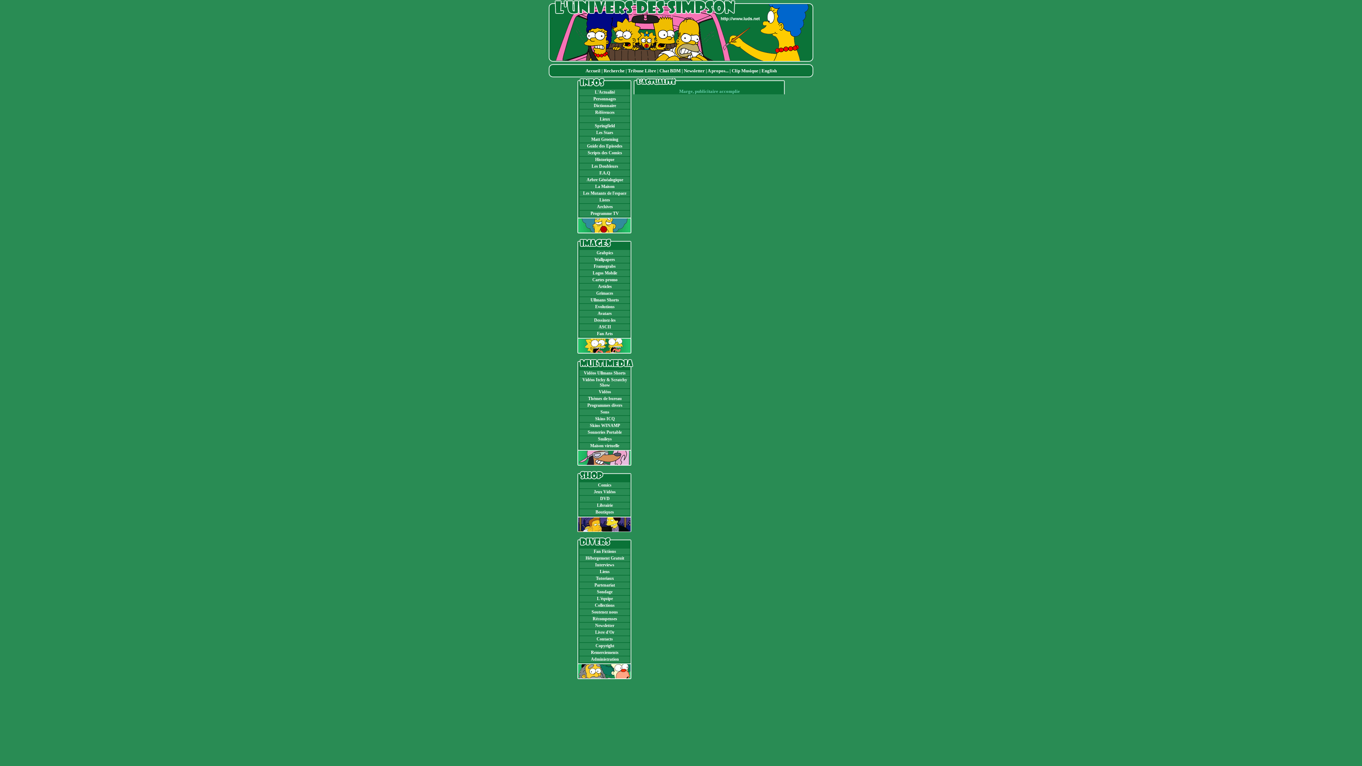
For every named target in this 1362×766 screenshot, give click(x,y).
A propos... (718, 70)
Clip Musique (745, 70)
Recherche (614, 70)
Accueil (593, 70)
